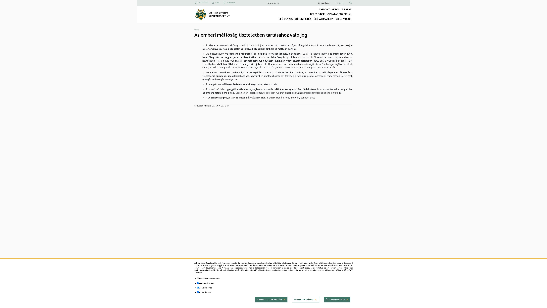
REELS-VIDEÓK (343, 19)
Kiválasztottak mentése (269, 299)
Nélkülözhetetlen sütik (209, 279)
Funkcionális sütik (206, 283)
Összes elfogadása (335, 299)
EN (340, 3)
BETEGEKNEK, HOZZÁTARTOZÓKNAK (330, 14)
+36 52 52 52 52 (203, 3)
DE (343, 3)
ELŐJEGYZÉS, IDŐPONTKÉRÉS (295, 19)
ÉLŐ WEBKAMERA (323, 19)
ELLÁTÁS (346, 9)
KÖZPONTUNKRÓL (329, 9)
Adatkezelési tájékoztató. (324, 270)
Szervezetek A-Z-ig (273, 3)
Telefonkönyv (231, 3)
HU (337, 3)
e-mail (217, 3)
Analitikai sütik (205, 288)
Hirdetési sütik (205, 292)
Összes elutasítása (304, 299)
